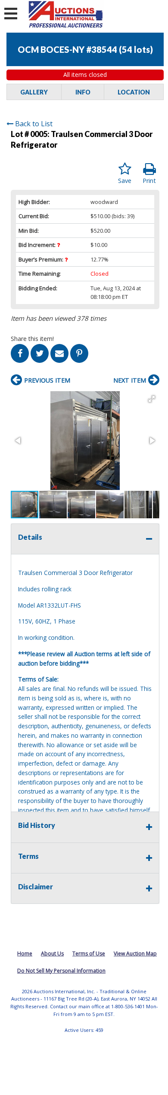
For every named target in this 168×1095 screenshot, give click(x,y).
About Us (52, 953)
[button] (152, 399)
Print (149, 180)
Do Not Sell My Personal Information (61, 970)
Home (24, 953)
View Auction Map (135, 953)
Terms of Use (88, 953)
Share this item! (32, 339)
